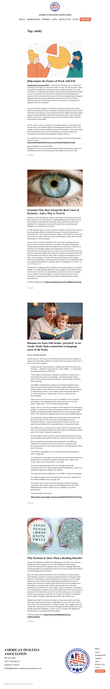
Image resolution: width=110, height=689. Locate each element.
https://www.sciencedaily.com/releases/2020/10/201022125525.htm (56, 497)
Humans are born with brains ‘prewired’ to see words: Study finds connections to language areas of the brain (54, 346)
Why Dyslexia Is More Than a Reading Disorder (54, 558)
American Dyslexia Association (55, 14)
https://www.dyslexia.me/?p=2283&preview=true (63, 282)
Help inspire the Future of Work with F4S (51, 81)
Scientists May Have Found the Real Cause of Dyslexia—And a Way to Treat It (53, 211)
